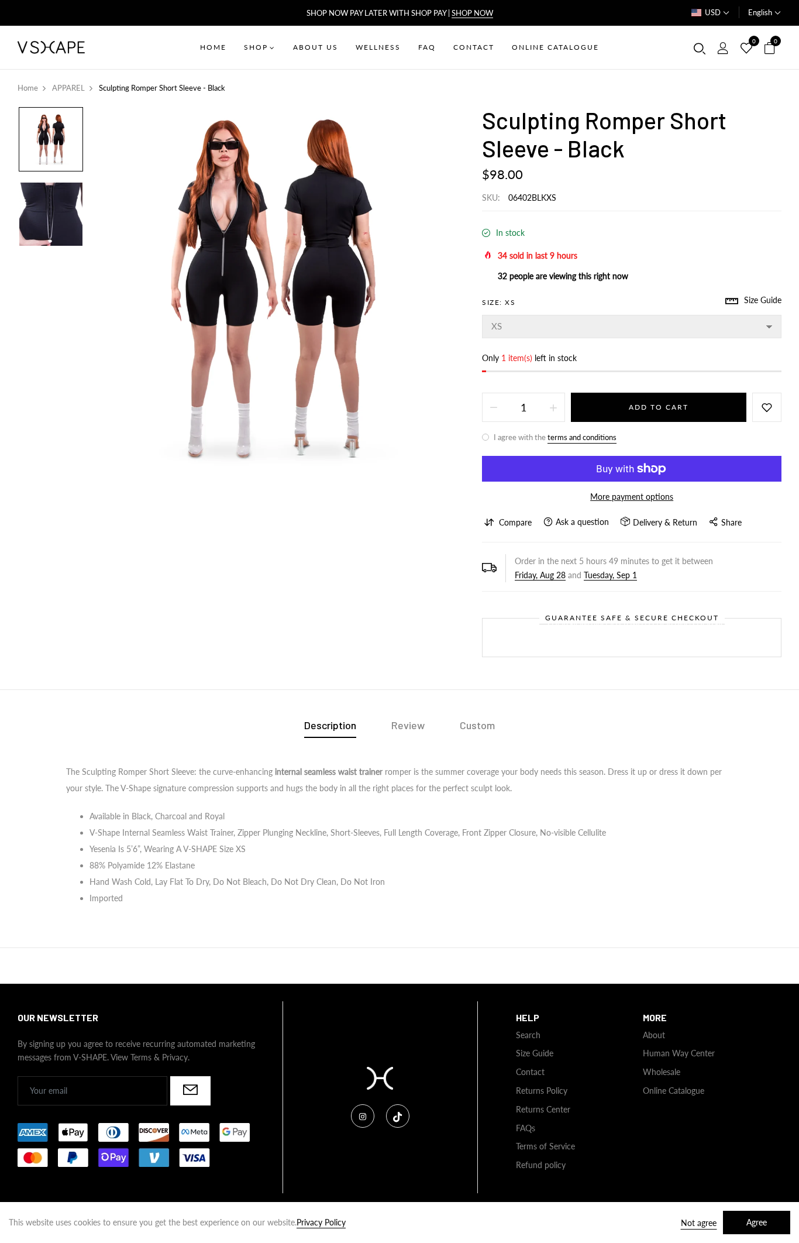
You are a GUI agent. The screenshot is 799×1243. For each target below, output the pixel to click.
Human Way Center (679, 1053)
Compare (515, 522)
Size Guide (534, 1053)
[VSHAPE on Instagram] (362, 1116)
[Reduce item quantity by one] (494, 407)
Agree (756, 1222)
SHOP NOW (472, 13)
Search (528, 1035)
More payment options (631, 497)
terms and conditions (582, 437)
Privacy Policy (321, 1222)
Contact (530, 1072)
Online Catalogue (673, 1091)
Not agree (699, 1223)
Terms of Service (545, 1146)
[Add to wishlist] (766, 407)
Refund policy (541, 1165)
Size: (498, 302)
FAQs (525, 1128)
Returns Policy (541, 1091)
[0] (746, 49)
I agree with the (554, 437)
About (654, 1035)
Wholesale (661, 1072)
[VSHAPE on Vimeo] (397, 1116)
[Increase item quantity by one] (553, 407)
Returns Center (543, 1109)
